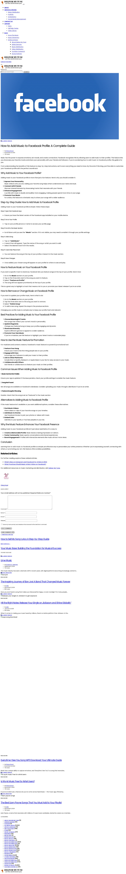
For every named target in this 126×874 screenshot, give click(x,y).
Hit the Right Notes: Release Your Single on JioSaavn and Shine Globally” (36, 602)
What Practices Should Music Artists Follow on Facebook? (25, 464)
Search (26, 72)
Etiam (6, 830)
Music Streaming (13, 37)
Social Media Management (17, 19)
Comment (4, 509)
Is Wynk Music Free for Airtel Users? (18, 781)
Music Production (10, 848)
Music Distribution (14, 12)
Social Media (8, 855)
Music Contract (9, 840)
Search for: (4, 69)
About (6, 7)
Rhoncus (7, 853)
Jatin (7, 586)
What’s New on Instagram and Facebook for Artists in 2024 (25, 462)
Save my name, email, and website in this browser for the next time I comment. (25, 524)
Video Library (12, 31)
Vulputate (7, 863)
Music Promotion (10, 850)
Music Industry (9, 845)
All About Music (13, 40)
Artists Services (17, 44)
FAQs (9, 26)
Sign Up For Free (6, 61)
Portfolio (10, 14)
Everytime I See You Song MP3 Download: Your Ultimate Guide (31, 760)
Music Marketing (10, 847)
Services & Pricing (10, 10)
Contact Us (8, 21)
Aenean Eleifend (9, 822)
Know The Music (13, 35)
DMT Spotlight (9, 828)
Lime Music (6, 560)
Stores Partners (17, 54)
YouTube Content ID (18, 51)
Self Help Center (13, 28)
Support (7, 24)
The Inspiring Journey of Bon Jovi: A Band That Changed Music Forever (35, 581)
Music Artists (9, 838)
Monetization (9, 837)
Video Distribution (17, 49)
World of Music (9, 865)
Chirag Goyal (9, 151)
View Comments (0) (7, 532)
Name (3, 513)
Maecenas (7, 833)
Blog (6, 33)
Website (3, 520)
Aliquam (7, 823)
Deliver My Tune (54, 468)
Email (3, 516)
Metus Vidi (7, 835)
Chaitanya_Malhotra (12, 564)
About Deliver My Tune (19, 42)
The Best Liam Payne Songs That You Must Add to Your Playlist (31, 802)
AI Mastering (12, 17)
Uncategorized (9, 858)
